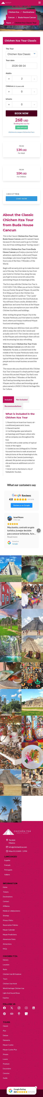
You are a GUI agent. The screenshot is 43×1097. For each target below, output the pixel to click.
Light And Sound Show (11, 993)
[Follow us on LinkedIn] (35, 1009)
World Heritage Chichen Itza (13, 988)
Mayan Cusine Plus (10, 1050)
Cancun (11, 17)
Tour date (10, 60)
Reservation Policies (10, 925)
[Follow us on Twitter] (13, 1009)
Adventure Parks (9, 939)
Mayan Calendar (9, 930)
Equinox (6, 998)
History (5, 960)
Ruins (5, 969)
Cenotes (6, 1073)
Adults (9, 73)
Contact (6, 901)
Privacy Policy (8, 920)
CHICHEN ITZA (10, 956)
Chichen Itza (13, 12)
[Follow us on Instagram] (20, 1009)
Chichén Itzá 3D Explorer (12, 974)
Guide (5, 1078)
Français (7, 865)
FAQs (5, 949)
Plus (4, 1031)
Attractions (7, 944)
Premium (6, 1064)
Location (6, 965)
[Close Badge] (36, 1087)
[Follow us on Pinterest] (6, 1015)
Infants (9, 99)
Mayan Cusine (8, 1045)
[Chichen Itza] (6, 3)
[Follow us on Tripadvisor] (13, 1015)
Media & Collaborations (11, 911)
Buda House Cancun (27, 17)
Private (5, 1054)
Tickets (6, 892)
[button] (4, 530)
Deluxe (5, 1035)
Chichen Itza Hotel (10, 984)
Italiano (7, 874)
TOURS (6, 1022)
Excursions (7, 1068)
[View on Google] (9, 518)
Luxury (5, 1059)
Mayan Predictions (10, 934)
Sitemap (6, 916)
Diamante (6, 1040)
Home (5, 887)
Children (15, 86)
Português (8, 870)
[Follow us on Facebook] (6, 1009)
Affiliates (6, 906)
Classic (5, 1026)
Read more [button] (12, 536)
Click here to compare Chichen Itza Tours (21, 132)
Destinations (28, 12)
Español (7, 860)
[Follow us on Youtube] (27, 1009)
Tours (8, 22)
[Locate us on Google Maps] (20, 1015)
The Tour (10, 48)
